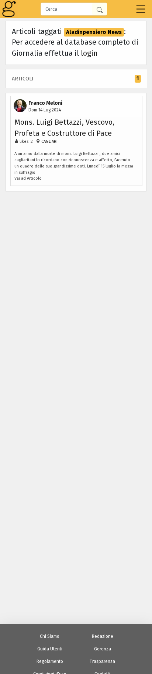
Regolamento (50, 661)
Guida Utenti (49, 648)
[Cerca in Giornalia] (99, 9)
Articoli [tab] (75, 78)
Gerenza (102, 648)
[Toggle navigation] (140, 9)
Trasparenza (102, 661)
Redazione (102, 636)
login (89, 53)
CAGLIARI (49, 141)
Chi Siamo (49, 636)
